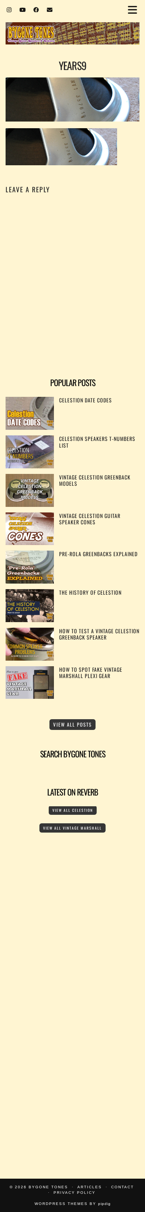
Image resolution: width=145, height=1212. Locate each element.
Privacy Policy (75, 1193)
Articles (89, 1187)
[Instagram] (9, 9)
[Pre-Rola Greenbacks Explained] (30, 581)
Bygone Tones (48, 1187)
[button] (135, 9)
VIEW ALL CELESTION (72, 810)
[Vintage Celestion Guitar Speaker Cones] (30, 543)
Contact (122, 1187)
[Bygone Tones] (72, 23)
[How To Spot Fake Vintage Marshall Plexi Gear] (30, 696)
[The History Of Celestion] (30, 620)
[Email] (50, 9)
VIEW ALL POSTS (72, 724)
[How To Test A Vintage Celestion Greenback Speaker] (30, 658)
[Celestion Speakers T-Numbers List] (30, 466)
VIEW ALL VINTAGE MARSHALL (72, 828)
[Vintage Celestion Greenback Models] (30, 504)
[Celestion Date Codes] (30, 427)
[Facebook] (36, 9)
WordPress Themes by (73, 1204)
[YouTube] (22, 9)
